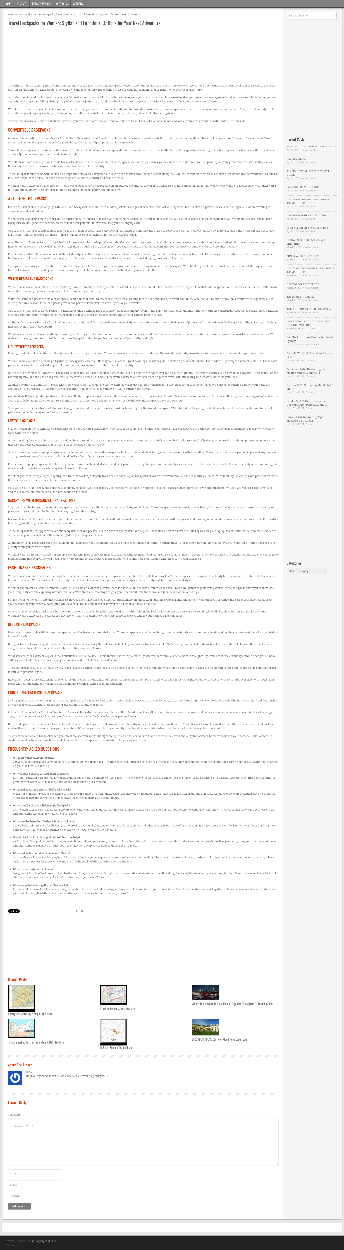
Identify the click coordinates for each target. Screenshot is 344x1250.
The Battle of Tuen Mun (301, 296)
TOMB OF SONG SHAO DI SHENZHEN (309, 309)
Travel (26, 14)
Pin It (79, 911)
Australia (62, 4)
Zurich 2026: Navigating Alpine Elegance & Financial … (306, 419)
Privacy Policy (41, 4)
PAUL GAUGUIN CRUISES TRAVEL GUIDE (311, 146)
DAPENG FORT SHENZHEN (303, 284)
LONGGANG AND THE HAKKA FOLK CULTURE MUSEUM (308, 323)
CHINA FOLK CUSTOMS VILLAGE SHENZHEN (306, 242)
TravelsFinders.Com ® (20, 1241)
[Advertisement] (115, 55)
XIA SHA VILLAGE (297, 158)
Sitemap (11, 1245)
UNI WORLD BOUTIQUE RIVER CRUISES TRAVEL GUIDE (310, 270)
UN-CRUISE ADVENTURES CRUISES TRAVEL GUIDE (308, 201)
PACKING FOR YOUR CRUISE (304, 187)
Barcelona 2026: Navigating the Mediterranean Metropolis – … (306, 371)
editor (29, 1072)
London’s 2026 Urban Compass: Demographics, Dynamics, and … (307, 403)
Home (8, 4)
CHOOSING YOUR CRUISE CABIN (306, 215)
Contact (21, 4)
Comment (14, 1114)
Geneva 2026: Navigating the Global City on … (312, 387)
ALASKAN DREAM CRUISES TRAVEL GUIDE (308, 173)
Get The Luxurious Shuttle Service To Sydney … (310, 339)
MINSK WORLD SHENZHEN (303, 256)
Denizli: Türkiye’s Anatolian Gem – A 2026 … (310, 355)
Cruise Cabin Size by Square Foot (307, 227)
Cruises (78, 4)
